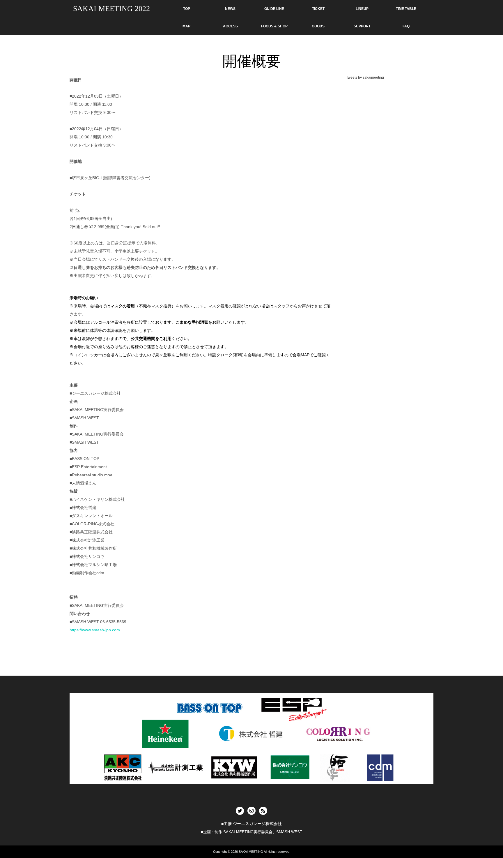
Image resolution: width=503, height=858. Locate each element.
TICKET (318, 9)
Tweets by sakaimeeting (365, 77)
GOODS (318, 26)
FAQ (406, 26)
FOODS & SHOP (274, 26)
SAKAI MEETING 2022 (111, 8)
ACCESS (230, 26)
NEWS (230, 9)
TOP (186, 9)
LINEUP (362, 9)
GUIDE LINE (274, 9)
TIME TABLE (406, 9)
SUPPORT (362, 26)
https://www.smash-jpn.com (95, 630)
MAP (186, 26)
